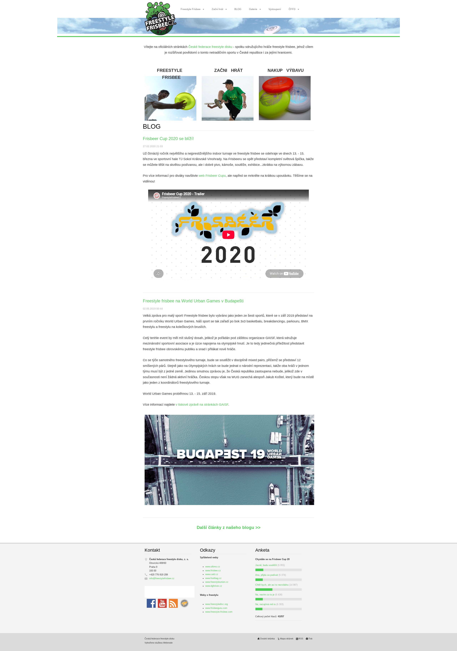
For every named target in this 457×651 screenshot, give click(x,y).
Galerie (253, 9)
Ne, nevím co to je (264, 594)
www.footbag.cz (213, 578)
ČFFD (292, 9)
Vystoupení (274, 9)
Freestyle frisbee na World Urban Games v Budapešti (193, 300)
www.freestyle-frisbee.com (218, 612)
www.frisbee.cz (213, 570)
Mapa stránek (286, 639)
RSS (301, 639)
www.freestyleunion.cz (216, 582)
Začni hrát (217, 9)
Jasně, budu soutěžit (266, 565)
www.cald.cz (211, 574)
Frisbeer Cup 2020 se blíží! (168, 138)
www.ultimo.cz (212, 566)
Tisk (310, 639)
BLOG (237, 9)
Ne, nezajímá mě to (265, 604)
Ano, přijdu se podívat (266, 575)
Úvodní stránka (267, 639)
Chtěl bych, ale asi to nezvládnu (271, 585)
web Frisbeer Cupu (212, 175)
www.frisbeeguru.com (216, 608)
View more (171, 92)
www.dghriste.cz (213, 586)
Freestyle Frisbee (190, 9)
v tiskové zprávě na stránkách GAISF (202, 404)
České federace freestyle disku (210, 47)
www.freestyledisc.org (216, 604)
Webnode (168, 643)
